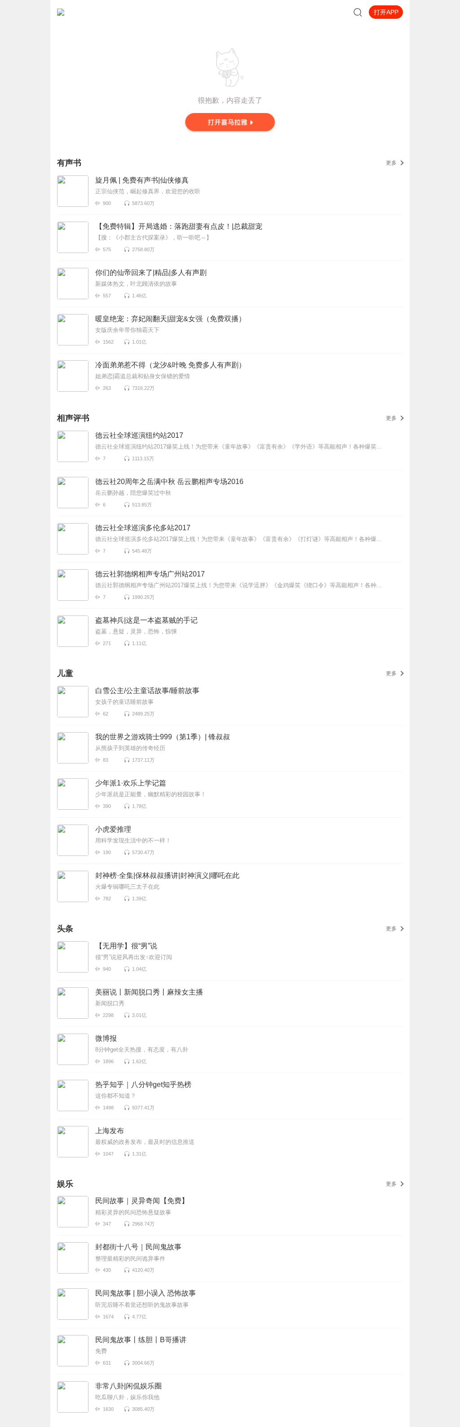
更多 (391, 163)
